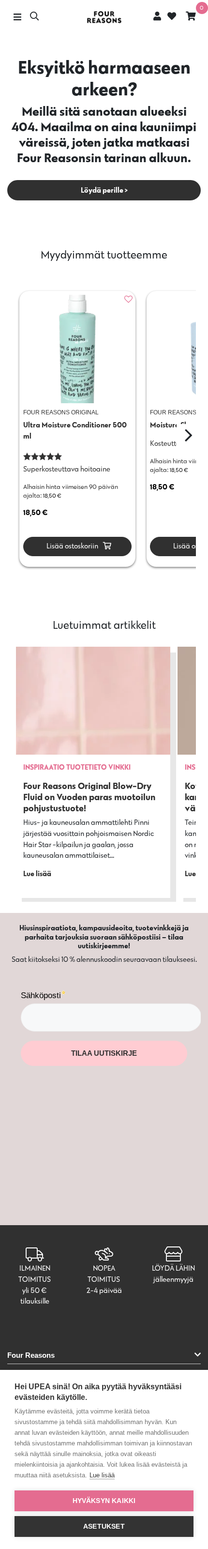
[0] (191, 17)
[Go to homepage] (104, 17)
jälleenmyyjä (173, 1279)
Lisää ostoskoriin (72, 545)
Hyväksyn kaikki (104, 1500)
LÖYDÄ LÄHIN (173, 1268)
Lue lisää (102, 1475)
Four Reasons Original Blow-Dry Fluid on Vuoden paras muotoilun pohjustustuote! (89, 797)
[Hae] (34, 17)
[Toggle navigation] (17, 17)
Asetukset (104, 1526)
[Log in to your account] (157, 16)
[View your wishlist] (170, 17)
